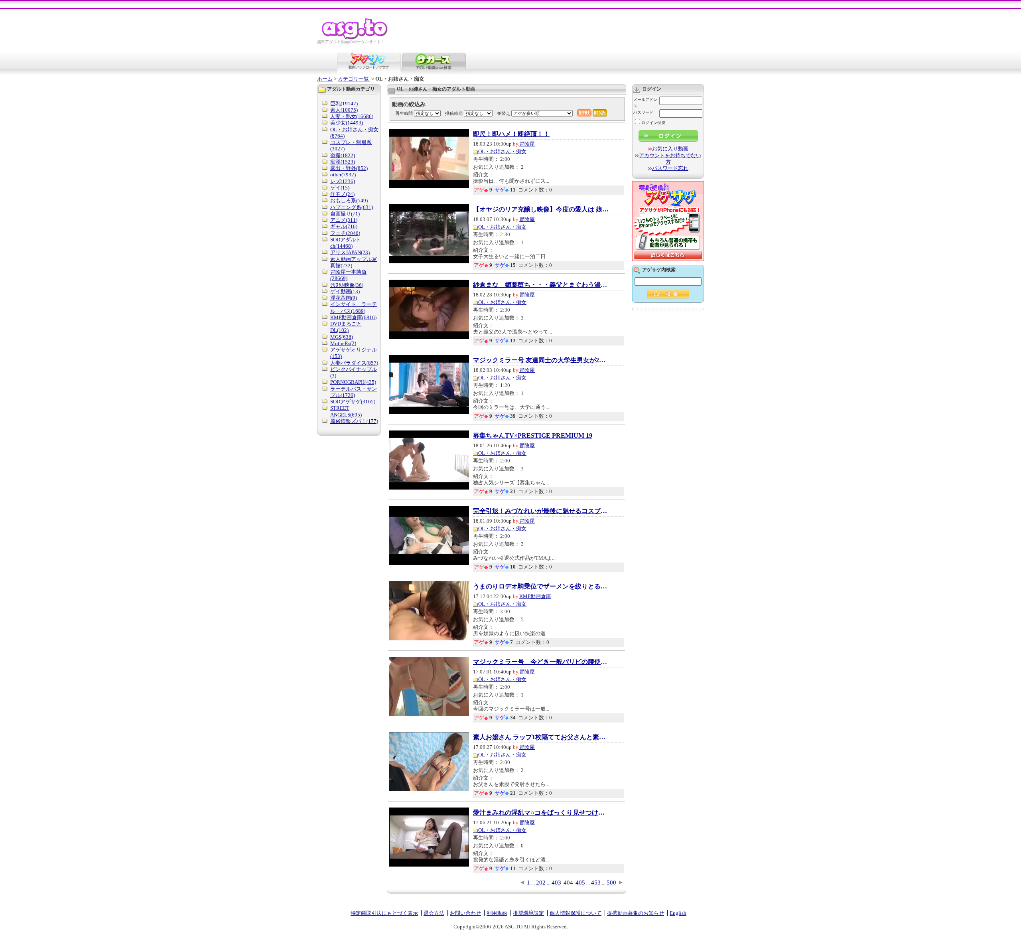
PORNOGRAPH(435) (353, 382)
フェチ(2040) (345, 233)
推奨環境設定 (528, 913)
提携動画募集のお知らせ (635, 913)
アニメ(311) (343, 220)
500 (611, 882)
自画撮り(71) (345, 214)
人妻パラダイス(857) (354, 363)
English (678, 913)
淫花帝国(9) (343, 298)
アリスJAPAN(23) (350, 252)
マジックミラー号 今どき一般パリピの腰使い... (541, 662)
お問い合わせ (465, 913)
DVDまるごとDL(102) (346, 327)
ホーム (325, 79)
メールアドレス (645, 102)
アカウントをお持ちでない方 (670, 158)
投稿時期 (454, 113)
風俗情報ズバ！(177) (354, 421)
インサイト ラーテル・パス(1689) (353, 307)
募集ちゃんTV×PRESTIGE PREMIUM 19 (532, 435)
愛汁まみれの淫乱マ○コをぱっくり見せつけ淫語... (541, 813)
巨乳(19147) (344, 104)
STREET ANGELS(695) (346, 411)
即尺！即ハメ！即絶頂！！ (511, 134)
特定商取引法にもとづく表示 (384, 913)
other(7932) (343, 175)
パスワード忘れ (670, 168)
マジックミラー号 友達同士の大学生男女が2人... (541, 360)
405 (580, 882)
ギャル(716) (343, 226)
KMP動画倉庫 (535, 596)
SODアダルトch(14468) (345, 243)
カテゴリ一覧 (354, 79)
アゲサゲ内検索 (659, 269)
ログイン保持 (653, 122)
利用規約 (497, 913)
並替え (503, 113)
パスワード (643, 112)
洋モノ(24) (342, 194)
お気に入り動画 (670, 149)
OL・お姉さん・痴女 (502, 151)
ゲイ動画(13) (345, 291)
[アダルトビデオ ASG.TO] (355, 38)
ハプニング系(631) (351, 207)
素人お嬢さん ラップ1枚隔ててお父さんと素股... (541, 737)
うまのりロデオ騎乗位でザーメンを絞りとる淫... (541, 586)
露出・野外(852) (349, 168)
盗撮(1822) (342, 155)
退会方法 (434, 913)
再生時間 (404, 113)
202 (541, 882)
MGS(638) (341, 337)
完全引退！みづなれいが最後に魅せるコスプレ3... (541, 511)
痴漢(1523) (342, 162)
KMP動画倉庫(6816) (353, 317)
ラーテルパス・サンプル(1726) (353, 392)
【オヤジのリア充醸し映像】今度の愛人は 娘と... (541, 209)
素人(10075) (344, 110)
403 (556, 882)
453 (596, 882)
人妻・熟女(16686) (351, 116)
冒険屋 (527, 144)
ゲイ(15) (339, 188)
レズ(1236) (342, 181)
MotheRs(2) (343, 343)
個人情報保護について (575, 913)
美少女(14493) (346, 123)
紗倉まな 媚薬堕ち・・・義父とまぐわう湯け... (541, 285)
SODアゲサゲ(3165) (352, 402)
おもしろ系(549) (349, 200)
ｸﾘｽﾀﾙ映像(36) (346, 285)
